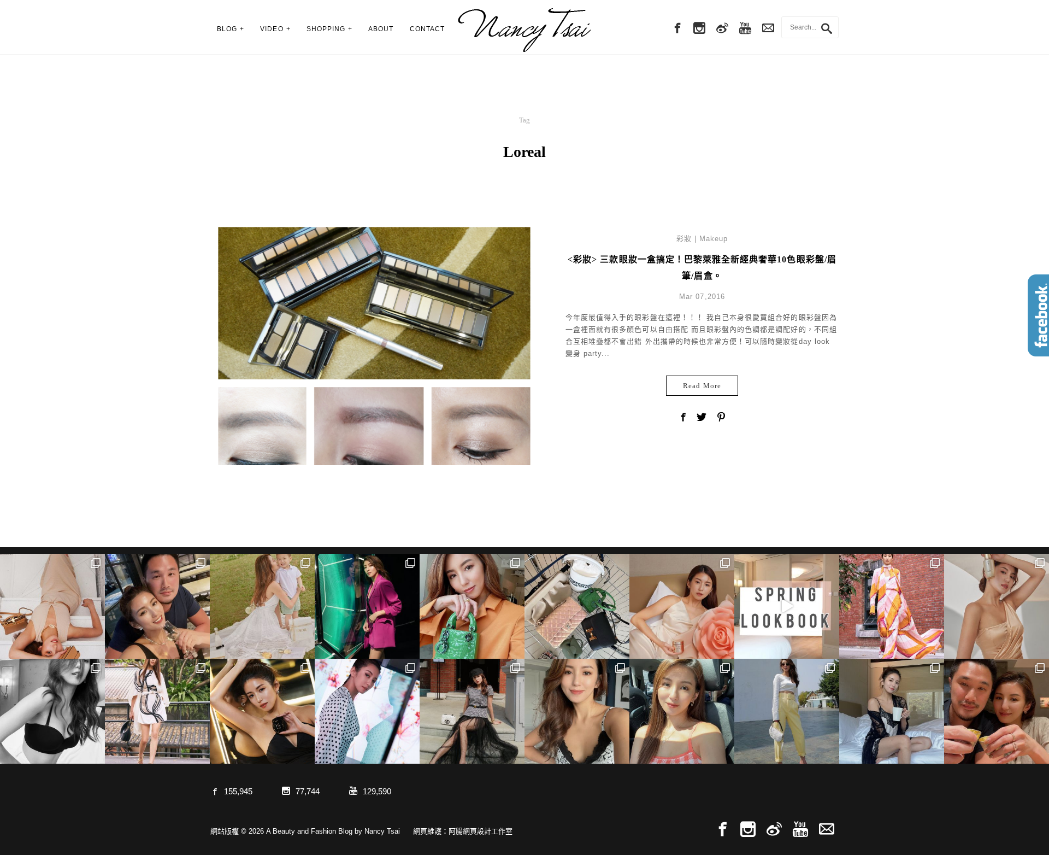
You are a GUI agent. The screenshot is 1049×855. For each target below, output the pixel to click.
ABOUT (380, 29)
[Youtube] (745, 28)
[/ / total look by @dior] (472, 711)
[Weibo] (722, 28)
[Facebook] (676, 28)
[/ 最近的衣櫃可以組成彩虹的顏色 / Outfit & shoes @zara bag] (786, 711)
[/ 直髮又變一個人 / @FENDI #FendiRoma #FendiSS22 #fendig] (157, 711)
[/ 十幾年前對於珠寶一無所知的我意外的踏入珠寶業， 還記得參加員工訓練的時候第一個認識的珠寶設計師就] (367, 711)
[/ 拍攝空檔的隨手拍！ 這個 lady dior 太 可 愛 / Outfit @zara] (472, 606)
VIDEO (271, 29)
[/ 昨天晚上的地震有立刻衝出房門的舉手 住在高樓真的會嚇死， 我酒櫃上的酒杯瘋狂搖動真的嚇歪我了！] (576, 711)
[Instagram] (699, 28)
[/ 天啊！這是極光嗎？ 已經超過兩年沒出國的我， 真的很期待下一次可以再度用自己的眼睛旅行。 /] (367, 606)
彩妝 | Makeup (702, 239)
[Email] (827, 830)
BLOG (227, 29)
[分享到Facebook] (683, 418)
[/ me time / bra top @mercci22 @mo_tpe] (52, 711)
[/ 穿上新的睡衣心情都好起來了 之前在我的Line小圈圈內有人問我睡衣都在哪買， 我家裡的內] (891, 711)
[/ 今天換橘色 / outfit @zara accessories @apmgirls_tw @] (681, 711)
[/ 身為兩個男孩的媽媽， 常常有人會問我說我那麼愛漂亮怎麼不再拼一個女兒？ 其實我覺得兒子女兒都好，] (262, 606)
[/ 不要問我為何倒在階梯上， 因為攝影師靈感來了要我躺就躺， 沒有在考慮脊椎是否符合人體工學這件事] (52, 606)
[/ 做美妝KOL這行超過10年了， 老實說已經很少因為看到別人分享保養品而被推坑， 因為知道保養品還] (996, 606)
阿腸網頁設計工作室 (480, 831)
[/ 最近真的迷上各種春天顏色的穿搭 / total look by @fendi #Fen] (891, 606)
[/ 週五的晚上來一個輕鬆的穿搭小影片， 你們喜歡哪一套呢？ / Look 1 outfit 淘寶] (786, 606)
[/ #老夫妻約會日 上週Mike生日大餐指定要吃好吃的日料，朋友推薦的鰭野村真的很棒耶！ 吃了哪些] (996, 711)
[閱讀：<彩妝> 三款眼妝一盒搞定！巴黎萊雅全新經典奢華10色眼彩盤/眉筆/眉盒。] (374, 382)
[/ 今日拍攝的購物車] (576, 606)
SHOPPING (326, 29)
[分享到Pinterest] (721, 418)
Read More (702, 386)
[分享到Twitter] (702, 418)
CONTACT (427, 29)
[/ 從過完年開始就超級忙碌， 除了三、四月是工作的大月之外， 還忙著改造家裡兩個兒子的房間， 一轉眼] (681, 606)
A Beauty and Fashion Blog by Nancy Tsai (524, 30)
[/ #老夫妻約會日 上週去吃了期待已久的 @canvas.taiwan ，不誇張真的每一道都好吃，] (157, 606)
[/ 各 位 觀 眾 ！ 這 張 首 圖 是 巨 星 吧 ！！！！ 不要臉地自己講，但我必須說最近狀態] (262, 711)
